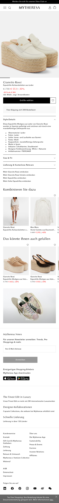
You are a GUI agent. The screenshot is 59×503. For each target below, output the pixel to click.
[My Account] (49, 7)
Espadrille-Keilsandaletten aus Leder (18, 230)
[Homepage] (29, 7)
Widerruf (6, 461)
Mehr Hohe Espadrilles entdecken (17, 181)
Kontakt (6, 437)
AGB (5, 469)
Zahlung (6, 447)
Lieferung (7, 450)
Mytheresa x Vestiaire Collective (16, 458)
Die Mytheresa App (38, 437)
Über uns (33, 433)
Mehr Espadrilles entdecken (14, 178)
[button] (26, 100)
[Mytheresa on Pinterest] (20, 488)
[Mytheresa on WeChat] (50, 488)
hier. (51, 500)
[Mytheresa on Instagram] (27, 488)
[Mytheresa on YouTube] (35, 488)
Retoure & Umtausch (11, 454)
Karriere (33, 448)
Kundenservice (9, 433)
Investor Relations (37, 452)
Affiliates (33, 455)
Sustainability (35, 441)
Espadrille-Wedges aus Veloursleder (18, 279)
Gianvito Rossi (12, 82)
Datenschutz (8, 472)
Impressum (7, 476)
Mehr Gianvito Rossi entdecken (16, 172)
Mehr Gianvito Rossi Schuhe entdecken (19, 175)
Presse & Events (36, 445)
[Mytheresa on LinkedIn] (4, 488)
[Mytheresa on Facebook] (12, 488)
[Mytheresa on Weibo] (42, 488)
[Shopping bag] (54, 7)
